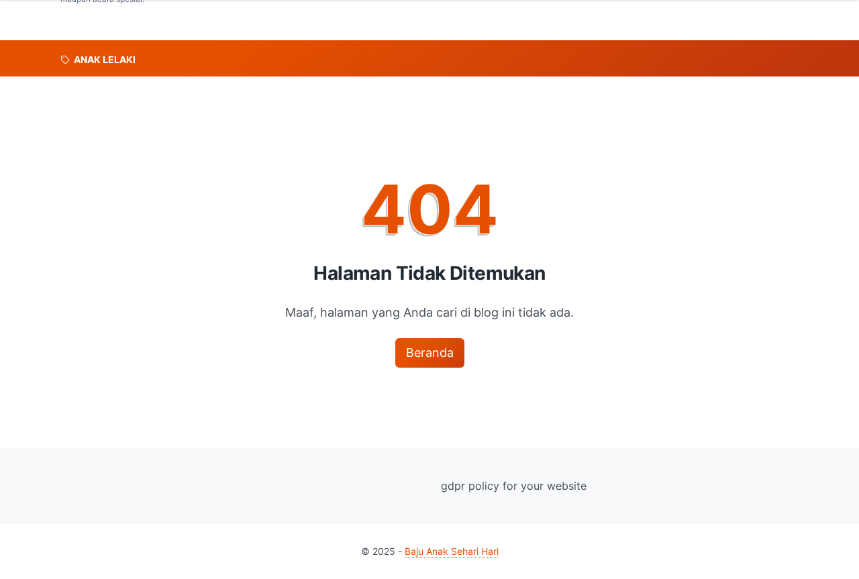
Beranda (430, 353)
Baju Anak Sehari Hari (452, 551)
